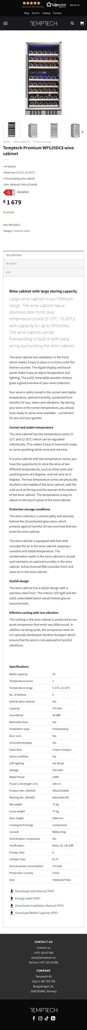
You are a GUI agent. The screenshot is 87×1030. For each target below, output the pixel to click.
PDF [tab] (8, 272)
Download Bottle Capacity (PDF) (36, 913)
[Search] (72, 23)
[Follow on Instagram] (40, 1018)
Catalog (46, 13)
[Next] (77, 79)
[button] (36, 4)
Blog (26, 13)
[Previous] (9, 79)
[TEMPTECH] (43, 23)
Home (6, 141)
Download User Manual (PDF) (35, 891)
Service (35, 13)
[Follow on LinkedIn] (53, 1018)
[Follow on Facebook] (34, 1018)
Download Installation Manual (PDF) (39, 905)
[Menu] (5, 23)
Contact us (43, 948)
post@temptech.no (43, 957)
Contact (57, 13)
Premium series (43, 141)
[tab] (43, 263)
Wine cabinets (22, 141)
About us (74, 5)
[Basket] (82, 23)
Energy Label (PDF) (27, 898)
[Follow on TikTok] (47, 1018)
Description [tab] (13, 255)
